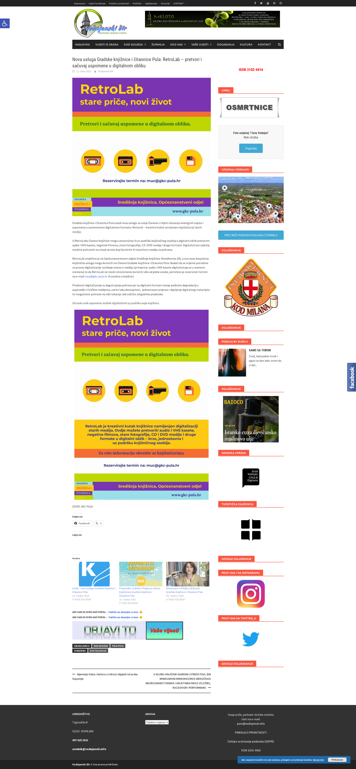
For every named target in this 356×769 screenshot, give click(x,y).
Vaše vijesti (199, 44)
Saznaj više (318, 759)
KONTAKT (179, 3)
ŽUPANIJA (158, 44)
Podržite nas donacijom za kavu (123, 612)
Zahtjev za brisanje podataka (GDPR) (250, 741)
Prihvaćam (337, 759)
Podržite (137, 3)
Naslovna (82, 44)
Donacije (165, 3)
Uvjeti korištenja (97, 3)
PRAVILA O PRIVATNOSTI (251, 732)
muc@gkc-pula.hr (96, 276)
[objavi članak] (128, 630)
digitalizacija (98, 650)
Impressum (79, 3)
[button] (5, 23)
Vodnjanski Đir (105, 71)
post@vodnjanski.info (251, 723)
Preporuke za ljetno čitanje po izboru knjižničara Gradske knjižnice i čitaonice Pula (139, 592)
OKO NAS (176, 44)
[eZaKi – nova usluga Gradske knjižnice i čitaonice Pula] (94, 574)
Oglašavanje (151, 3)
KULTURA (246, 44)
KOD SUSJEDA (133, 44)
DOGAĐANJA (225, 44)
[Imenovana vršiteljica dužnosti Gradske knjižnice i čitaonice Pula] (187, 574)
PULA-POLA (117, 645)
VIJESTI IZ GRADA (106, 44)
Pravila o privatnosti (119, 3)
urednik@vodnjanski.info (89, 749)
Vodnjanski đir (81, 764)
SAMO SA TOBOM (260, 350)
